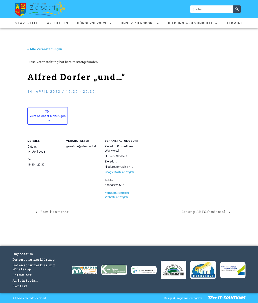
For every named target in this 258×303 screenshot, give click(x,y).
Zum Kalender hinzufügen (48, 116)
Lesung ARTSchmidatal (204, 211)
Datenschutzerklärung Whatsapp (25, 267)
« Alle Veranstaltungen (44, 49)
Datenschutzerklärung (25, 259)
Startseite (26, 23)
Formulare (22, 275)
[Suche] (237, 9)
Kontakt (20, 286)
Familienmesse (54, 211)
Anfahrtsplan (25, 280)
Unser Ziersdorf (138, 23)
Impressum (22, 254)
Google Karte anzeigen (119, 172)
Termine (234, 23)
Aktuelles (57, 23)
